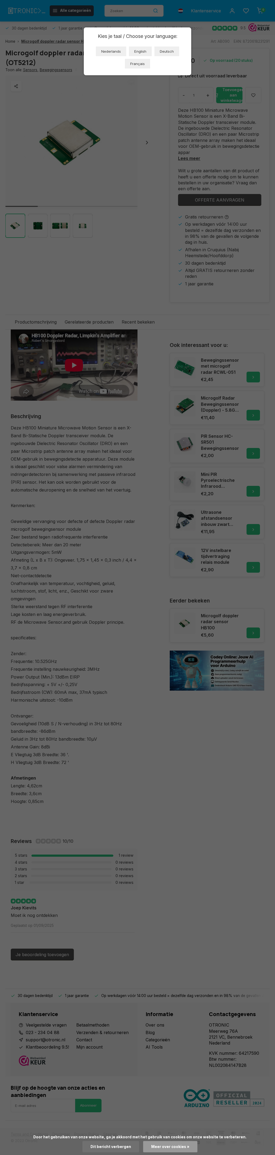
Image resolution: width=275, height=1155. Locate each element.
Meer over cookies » (170, 1147)
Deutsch (167, 51)
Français (137, 64)
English (140, 51)
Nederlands (111, 51)
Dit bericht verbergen (111, 1147)
